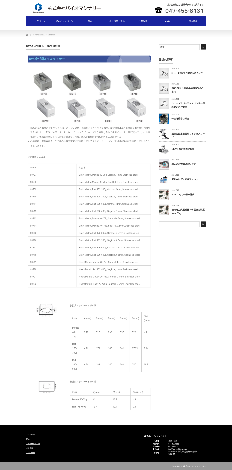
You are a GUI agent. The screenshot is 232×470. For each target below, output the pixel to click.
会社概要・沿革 (116, 21)
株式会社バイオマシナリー (194, 466)
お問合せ (141, 21)
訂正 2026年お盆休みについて (187, 73)
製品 (90, 21)
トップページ (38, 21)
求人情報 (193, 21)
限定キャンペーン (64, 21)
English (167, 21)
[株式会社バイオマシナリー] (64, 8)
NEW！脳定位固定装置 (183, 149)
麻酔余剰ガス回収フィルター (186, 179)
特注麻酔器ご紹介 (180, 118)
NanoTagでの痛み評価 (183, 194)
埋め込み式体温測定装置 (184, 164)
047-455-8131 (173, 444)
